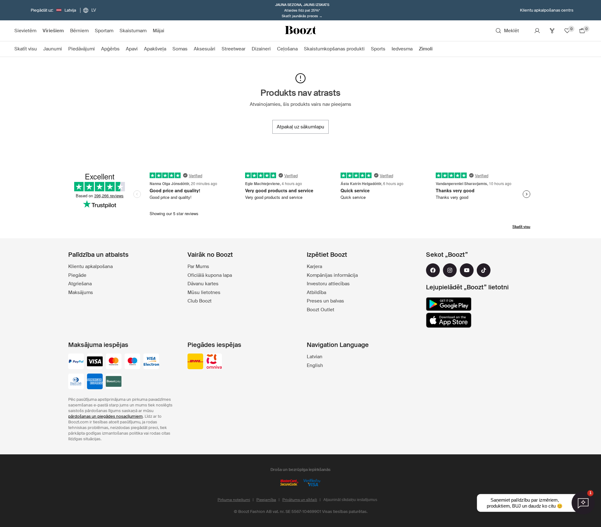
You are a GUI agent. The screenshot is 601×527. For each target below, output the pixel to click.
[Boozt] (300, 30)
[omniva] (214, 362)
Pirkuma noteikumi (234, 499)
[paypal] (76, 362)
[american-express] (95, 382)
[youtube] (467, 270)
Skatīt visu (521, 226)
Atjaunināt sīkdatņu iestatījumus (350, 500)
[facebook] (433, 270)
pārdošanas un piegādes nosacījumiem (105, 416)
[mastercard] (113, 362)
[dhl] (195, 362)
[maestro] (132, 362)
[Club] (552, 31)
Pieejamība (266, 499)
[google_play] (448, 304)
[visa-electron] (151, 362)
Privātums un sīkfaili (299, 499)
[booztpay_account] (113, 382)
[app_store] (448, 320)
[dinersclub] (76, 382)
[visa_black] (95, 362)
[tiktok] (484, 270)
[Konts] (537, 31)
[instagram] (450, 270)
